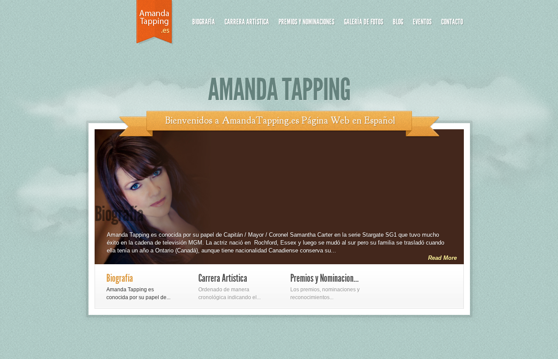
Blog (398, 22)
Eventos (422, 22)
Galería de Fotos (363, 22)
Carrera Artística (247, 22)
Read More (442, 258)
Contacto (452, 22)
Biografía (203, 22)
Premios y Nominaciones (306, 22)
